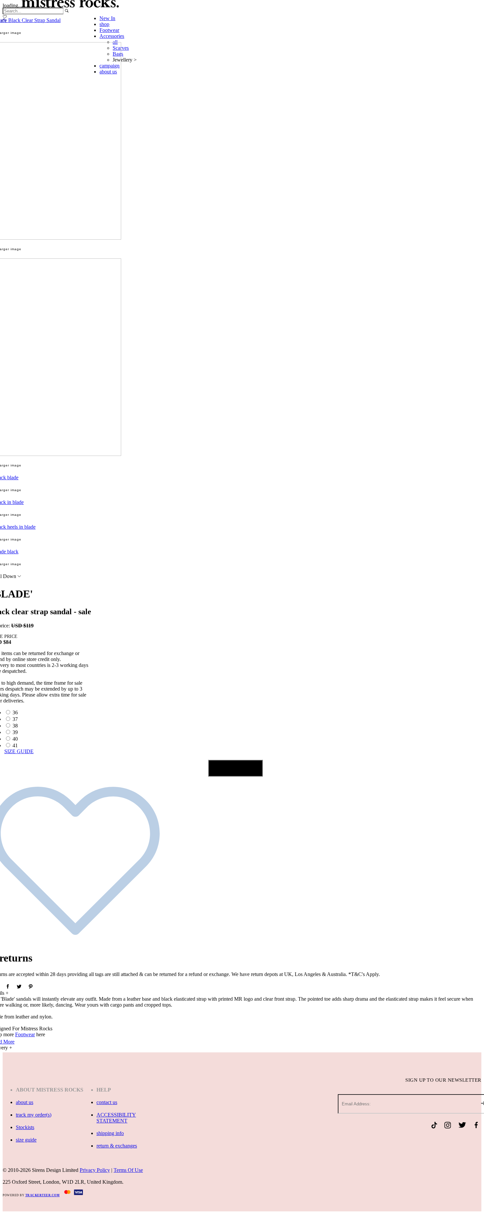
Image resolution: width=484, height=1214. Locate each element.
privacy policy (95, 1170)
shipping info (110, 1133)
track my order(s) (33, 1115)
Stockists (25, 1127)
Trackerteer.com (42, 1195)
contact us (106, 1102)
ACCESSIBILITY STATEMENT (116, 1117)
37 (15, 719)
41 (15, 745)
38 (15, 725)
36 (15, 712)
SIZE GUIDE (19, 751)
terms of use (128, 1170)
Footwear (25, 1034)
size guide (26, 1140)
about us (24, 1102)
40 (15, 739)
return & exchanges (116, 1145)
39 (15, 732)
